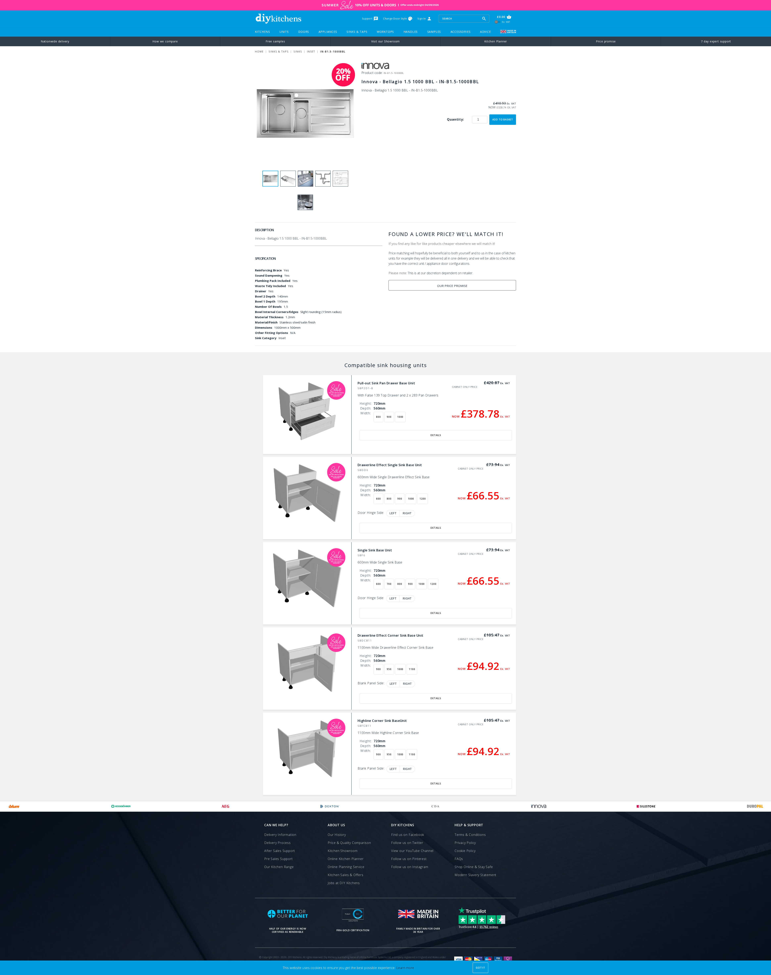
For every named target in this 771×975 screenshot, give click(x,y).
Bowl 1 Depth (265, 301)
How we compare (165, 41)
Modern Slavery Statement (475, 875)
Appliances (328, 32)
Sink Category (265, 338)
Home (259, 51)
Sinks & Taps (357, 32)
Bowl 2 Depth (265, 296)
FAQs (459, 859)
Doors (303, 32)
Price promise (606, 41)
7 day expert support (716, 41)
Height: (366, 403)
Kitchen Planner (495, 41)
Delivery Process (277, 843)
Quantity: (455, 119)
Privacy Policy (465, 843)
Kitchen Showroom (343, 851)
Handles (411, 32)
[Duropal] (755, 806)
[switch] (498, 22)
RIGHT (407, 513)
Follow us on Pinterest (409, 859)
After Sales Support (279, 851)
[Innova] (538, 806)
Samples (434, 32)
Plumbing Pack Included (272, 281)
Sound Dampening (268, 275)
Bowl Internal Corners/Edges (276, 312)
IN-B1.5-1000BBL (332, 51)
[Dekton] (330, 806)
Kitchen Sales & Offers (345, 875)
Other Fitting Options (271, 333)
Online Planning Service (346, 867)
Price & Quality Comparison (349, 843)
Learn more (405, 968)
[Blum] (14, 806)
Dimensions (263, 327)
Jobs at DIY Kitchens (344, 883)
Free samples (275, 41)
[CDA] (435, 806)
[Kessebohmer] (121, 806)
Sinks (298, 51)
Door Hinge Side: (371, 513)
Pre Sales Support (278, 859)
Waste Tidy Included (270, 286)
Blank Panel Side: (371, 683)
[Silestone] (646, 806)
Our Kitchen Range (279, 867)
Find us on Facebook (407, 834)
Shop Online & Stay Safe (474, 867)
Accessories (461, 32)
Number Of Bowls (268, 307)
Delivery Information (280, 834)
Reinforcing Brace (268, 270)
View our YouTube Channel (412, 851)
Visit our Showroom (385, 41)
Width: (365, 413)
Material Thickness (269, 317)
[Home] (278, 19)
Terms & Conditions (470, 834)
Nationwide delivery (55, 41)
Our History (337, 834)
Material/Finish (266, 322)
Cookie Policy (465, 851)
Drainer (260, 291)
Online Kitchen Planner (346, 859)
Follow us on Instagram (409, 867)
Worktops (385, 32)
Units (284, 32)
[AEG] (225, 806)
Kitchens (262, 32)
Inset (311, 51)
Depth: (365, 408)
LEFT (393, 513)
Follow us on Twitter (407, 843)
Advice (485, 32)
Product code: (372, 73)
